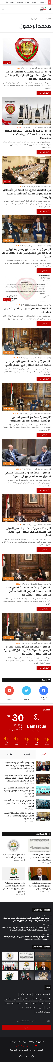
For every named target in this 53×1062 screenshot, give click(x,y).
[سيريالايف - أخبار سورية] (43, 8)
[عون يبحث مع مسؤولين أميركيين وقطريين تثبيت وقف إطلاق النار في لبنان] (39, 873)
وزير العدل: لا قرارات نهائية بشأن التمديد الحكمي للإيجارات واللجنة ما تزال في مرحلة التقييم (19, 815)
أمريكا (29, 994)
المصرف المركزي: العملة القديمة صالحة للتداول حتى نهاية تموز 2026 (40, 857)
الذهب (25, 999)
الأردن (22, 994)
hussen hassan (43, 68)
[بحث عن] (49, 10)
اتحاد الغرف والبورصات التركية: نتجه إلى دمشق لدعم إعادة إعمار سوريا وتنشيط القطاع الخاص (19, 790)
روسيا (19, 1003)
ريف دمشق (10, 1003)
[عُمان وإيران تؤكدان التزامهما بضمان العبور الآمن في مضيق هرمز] (43, 956)
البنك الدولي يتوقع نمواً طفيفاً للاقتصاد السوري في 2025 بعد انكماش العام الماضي (18, 803)
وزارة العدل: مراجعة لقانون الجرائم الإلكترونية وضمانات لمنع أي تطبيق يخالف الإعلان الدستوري (14, 887)
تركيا (48, 1003)
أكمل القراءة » (43, 93)
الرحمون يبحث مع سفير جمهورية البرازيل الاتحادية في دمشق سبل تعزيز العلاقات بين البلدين (26, 253)
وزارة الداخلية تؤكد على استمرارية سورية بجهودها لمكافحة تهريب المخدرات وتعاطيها (27, 134)
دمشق (27, 1003)
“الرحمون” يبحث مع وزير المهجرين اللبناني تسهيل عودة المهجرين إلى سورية (28, 474)
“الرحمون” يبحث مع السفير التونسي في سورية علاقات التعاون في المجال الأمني (28, 363)
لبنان (21, 1007)
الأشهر (44, 754)
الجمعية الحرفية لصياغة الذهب (40, 999)
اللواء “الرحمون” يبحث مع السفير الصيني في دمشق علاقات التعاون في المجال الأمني (28, 532)
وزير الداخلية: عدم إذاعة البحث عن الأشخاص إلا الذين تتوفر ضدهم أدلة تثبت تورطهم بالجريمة (27, 194)
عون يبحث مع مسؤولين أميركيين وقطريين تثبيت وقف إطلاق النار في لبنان (40, 885)
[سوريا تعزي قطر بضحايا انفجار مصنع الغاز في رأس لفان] (13, 845)
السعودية (16, 999)
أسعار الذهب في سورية (42, 994)
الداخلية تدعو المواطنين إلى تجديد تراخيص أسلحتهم (27, 310)
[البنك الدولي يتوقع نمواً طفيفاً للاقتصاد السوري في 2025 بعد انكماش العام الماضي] (43, 804)
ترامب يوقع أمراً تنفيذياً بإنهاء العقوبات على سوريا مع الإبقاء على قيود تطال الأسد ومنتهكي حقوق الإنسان (19, 765)
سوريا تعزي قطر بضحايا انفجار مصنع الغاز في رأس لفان (14, 856)
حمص (34, 1003)
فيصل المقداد (30, 1007)
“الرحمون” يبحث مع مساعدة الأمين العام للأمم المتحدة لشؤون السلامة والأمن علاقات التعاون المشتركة (28, 591)
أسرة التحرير (23, 1050)
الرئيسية (46, 19)
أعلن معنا (13, 1050)
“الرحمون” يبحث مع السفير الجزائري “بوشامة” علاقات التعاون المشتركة (30, 419)
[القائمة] (3, 10)
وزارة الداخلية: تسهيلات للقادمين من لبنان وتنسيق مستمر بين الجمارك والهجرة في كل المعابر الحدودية (27, 75)
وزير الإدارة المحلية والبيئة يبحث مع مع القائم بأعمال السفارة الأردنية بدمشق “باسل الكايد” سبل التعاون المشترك (19, 778)
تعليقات (9, 754)
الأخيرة (27, 754)
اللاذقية (7, 999)
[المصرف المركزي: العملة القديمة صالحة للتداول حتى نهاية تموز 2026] (39, 845)
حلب (41, 1003)
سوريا (48, 1007)
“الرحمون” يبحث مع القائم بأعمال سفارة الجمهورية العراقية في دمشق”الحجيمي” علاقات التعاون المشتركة (27, 650)
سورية (40, 1007)
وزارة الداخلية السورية (43, 1012)
